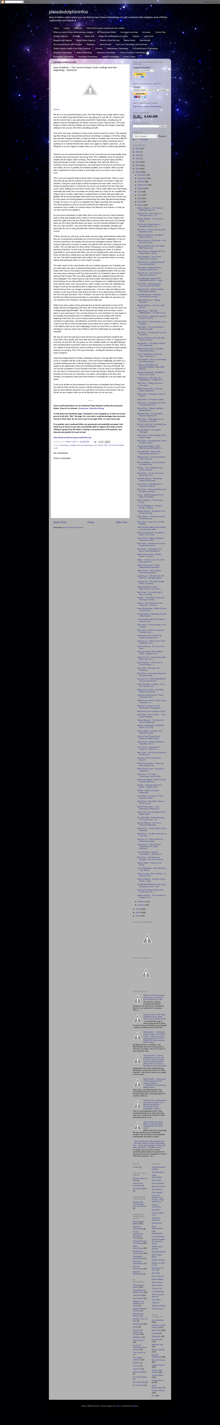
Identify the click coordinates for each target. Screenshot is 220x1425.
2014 (138, 909)
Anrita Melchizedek (157, 1176)
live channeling (139, 1382)
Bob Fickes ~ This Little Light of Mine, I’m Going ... (149, 593)
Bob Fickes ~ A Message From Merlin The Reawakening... (149, 550)
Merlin (135, 1327)
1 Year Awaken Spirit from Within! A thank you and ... (151, 620)
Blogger (135, 1406)
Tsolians (136, 1363)
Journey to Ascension (156, 1219)
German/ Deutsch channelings (140, 1242)
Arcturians (146, 32)
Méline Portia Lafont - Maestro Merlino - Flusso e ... (149, 555)
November (142, 178)
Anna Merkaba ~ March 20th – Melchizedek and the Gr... (149, 453)
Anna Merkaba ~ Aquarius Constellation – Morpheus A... (150, 853)
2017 (138, 165)
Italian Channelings (84, 52)
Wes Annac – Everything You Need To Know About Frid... (151, 404)
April (140, 202)
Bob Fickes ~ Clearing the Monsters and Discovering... (151, 674)
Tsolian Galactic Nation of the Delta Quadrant (72, 48)
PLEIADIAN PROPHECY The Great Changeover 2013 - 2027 (151, 886)
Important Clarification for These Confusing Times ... (150, 696)
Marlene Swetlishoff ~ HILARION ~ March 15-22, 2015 (151, 534)
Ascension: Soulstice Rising (91, 408)
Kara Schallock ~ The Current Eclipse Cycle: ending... (149, 258)
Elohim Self (89, 36)
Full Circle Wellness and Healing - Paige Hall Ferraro (158, 1199)
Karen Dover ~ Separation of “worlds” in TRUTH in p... (148, 748)
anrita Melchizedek (157, 1386)
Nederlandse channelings (138, 1252)
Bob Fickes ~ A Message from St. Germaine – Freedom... (150, 420)
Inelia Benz (156, 1210)
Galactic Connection (156, 1206)
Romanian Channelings (88, 57)
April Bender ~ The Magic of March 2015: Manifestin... (151, 344)
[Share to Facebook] (107, 442)
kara (95, 445)
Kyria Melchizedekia (157, 1227)
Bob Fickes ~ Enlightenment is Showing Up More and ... (149, 269)
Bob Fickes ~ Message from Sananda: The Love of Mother (150, 858)
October (141, 182)
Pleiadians (90, 44)
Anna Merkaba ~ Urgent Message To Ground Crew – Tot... (150, 819)
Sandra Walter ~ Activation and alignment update (149, 732)
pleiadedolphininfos (68, 11)
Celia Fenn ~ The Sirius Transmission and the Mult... (149, 775)
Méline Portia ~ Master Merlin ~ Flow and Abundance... (149, 572)
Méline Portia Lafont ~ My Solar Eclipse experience (150, 390)
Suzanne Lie (157, 1288)
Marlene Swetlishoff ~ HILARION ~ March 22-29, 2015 (151, 373)
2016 (138, 169)
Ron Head (156, 1273)
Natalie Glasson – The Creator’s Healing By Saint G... (150, 209)
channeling (64, 445)
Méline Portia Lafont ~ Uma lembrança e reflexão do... (148, 808)
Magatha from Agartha (62, 40)
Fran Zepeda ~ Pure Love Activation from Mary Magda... (151, 361)
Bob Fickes (156, 1330)
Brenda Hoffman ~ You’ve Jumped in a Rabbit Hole (151, 463)
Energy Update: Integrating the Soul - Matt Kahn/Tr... (151, 615)
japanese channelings (138, 1273)
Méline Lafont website (157, 1248)
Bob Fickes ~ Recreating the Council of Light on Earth (152, 442)
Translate (144, 139)
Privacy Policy (129, 57)
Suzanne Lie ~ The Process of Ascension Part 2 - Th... (149, 214)
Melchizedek (145, 40)
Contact (66, 28)
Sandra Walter (157, 1279)
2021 (138, 155)
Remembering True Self (157, 1269)
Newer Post (59, 522)
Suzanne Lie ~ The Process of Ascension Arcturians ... (149, 274)
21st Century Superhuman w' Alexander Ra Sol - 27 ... (149, 225)
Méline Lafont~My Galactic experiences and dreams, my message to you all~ (154, 997)
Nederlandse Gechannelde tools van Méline (139, 1204)
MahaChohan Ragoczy (85, 40)
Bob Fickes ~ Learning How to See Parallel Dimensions (151, 545)
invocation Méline (140, 1189)
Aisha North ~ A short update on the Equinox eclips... (151, 436)
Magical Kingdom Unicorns (140, 1310)
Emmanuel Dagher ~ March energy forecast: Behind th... (151, 781)
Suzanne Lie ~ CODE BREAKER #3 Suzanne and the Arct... (151, 680)
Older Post (121, 522)
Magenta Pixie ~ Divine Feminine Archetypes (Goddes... (150, 290)
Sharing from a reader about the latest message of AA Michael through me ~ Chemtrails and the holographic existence (154, 1104)
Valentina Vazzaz (158, 1306)
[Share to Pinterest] (109, 442)
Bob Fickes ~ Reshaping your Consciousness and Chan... (149, 285)
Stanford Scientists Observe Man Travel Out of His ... (150, 891)
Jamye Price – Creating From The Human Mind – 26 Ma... (151, 252)
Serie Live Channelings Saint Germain (131, 44)
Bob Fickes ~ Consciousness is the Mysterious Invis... (151, 231)
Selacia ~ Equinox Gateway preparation (148, 791)
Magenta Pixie (157, 1345)
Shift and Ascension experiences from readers (106, 28)
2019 (138, 159)
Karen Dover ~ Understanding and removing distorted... (151, 263)
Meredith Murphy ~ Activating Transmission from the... (149, 296)
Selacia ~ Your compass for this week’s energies (150, 469)
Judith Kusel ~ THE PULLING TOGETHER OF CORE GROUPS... (149, 847)
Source (56, 109)
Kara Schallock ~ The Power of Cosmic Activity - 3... (149, 664)
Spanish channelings (110, 57)
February (142, 902)
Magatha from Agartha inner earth (138, 1303)
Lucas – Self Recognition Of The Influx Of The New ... (150, 496)
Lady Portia (148, 36)
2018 (138, 162)
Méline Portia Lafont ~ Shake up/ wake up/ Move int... (150, 764)
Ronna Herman (158, 1276)
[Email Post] (95, 442)
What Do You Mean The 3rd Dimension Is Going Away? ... (150, 707)
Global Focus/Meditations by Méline (113, 36)
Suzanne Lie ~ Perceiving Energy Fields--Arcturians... (150, 582)
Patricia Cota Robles (157, 1371)
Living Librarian (158, 1236)
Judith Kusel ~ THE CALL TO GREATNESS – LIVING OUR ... (150, 379)
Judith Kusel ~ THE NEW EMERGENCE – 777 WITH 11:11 (151, 312)
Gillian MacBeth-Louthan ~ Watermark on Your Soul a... (149, 588)
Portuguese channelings (138, 1257)
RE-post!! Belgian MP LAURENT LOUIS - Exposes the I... (150, 653)
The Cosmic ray (139, 1353)
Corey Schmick (158, 1183)
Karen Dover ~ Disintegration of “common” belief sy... (150, 485)
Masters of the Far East (110, 40)
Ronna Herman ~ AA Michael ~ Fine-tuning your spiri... (152, 241)
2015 (138, 172)
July (139, 192)
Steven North (157, 1285)
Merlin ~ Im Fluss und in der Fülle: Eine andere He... (151, 561)
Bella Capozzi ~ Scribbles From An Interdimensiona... (151, 518)
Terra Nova (156, 1300)
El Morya (76, 36)
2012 (138, 916)
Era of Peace (157, 1189)
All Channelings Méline (106, 32)
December (142, 175)
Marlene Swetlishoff (156, 1356)
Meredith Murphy (159, 1252)
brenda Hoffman (158, 1391)
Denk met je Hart (158, 1186)
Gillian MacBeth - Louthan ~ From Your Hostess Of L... (150, 685)
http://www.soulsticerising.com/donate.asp (72, 438)
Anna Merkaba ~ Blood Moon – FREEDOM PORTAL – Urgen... (150, 279)
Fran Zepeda (157, 1193)
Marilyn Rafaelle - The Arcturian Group (159, 1242)
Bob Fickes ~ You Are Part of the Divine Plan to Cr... (150, 474)
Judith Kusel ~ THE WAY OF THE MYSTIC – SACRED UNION (150, 577)
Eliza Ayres (156, 1336)
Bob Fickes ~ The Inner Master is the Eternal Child (150, 328)
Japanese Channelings (106, 52)
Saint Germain (105, 44)
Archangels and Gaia (129, 32)
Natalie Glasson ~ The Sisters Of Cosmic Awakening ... (150, 721)
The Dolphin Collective (138, 1359)
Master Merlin (129, 40)
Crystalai (155, 1333)
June (140, 195)
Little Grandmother (157, 1232)
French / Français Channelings (132, 52)
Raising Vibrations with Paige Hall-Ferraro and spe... (151, 339)
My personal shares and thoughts (138, 1332)
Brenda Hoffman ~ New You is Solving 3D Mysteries (149, 824)
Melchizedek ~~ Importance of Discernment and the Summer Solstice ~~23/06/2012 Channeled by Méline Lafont (154, 1083)
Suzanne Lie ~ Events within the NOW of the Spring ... (150, 840)
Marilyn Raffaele (158, 1350)
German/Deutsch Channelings (145, 48)
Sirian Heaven (157, 1282)
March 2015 (103, 445)
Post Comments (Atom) (73, 527)
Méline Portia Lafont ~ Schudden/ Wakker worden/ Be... (150, 691)
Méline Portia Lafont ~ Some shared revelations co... (151, 702)
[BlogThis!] (102, 442)
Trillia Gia (155, 1303)
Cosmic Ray (160, 32)
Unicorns (98, 48)
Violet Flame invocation (138, 1185)
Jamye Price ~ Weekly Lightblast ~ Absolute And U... (151, 409)
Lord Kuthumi (138, 1298)
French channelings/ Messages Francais (138, 1235)
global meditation (140, 1372)
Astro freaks (156, 1180)
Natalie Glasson (158, 1260)
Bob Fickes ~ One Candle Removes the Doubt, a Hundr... (151, 490)
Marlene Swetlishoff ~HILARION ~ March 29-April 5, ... (150, 236)
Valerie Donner (158, 1309)
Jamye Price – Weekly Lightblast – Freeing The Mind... (151, 539)
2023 (138, 148)
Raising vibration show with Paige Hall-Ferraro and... (150, 247)
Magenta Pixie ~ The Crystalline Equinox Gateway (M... (150, 415)
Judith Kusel (157, 1223)
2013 (138, 912)
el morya (136, 1366)
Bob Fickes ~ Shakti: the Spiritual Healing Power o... (150, 631)
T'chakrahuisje (157, 1291)
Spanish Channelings (138, 1268)
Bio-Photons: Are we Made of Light (151, 711)
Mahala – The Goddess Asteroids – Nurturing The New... (151, 599)
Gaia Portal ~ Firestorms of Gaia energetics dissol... (150, 797)
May (140, 198)
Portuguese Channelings (63, 57)
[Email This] (99, 442)
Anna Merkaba (158, 1172)
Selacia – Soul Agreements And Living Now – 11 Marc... (149, 604)
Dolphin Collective (60, 36)
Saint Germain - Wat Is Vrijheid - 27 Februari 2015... (151, 875)
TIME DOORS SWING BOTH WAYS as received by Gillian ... (151, 528)
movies (136, 1167)
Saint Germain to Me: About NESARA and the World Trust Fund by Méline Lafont (154, 1017)
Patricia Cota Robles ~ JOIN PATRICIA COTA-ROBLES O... (150, 447)
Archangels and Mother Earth (139, 1291)
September (142, 185)
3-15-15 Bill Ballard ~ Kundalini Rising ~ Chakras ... (149, 507)
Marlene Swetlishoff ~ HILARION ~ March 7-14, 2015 (151, 726)
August (141, 188)
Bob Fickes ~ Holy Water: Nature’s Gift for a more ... (151, 802)
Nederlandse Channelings (117, 48)
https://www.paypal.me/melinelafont (147, 106)
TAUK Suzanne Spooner (158, 1296)
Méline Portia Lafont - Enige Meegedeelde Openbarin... (149, 566)
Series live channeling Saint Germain (139, 1347)
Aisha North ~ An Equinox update (150, 399)
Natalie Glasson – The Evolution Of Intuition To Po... (151, 896)
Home (56, 28)
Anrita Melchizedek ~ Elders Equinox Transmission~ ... (152, 609)
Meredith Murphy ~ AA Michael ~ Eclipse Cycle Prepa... (150, 480)
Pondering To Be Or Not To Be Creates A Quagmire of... (149, 637)
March (140, 205)
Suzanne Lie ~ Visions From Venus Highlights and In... (151, 642)
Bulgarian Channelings (62, 52)
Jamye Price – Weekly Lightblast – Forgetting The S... (151, 743)
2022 (138, 152)
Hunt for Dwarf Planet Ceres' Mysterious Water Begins (148, 737)
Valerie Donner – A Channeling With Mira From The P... (151, 658)
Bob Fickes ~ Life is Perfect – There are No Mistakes (151, 716)
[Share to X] (104, 442)
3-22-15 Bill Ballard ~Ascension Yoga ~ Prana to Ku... (149, 355)
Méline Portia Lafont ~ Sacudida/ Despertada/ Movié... (150, 350)
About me (78, 28)
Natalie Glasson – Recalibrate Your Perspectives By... (151, 512)
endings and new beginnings (81, 445)
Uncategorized (157, 1380)
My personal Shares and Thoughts (67, 44)
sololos (118, 1406)
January (141, 905)
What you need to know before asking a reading (73, 32)
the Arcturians (138, 1385)
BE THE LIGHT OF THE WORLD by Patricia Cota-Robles (151, 425)
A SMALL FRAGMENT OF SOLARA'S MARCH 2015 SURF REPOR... (151, 367)
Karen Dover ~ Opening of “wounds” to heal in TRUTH (151, 317)
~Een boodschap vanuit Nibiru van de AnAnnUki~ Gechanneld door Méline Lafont (153, 1125)
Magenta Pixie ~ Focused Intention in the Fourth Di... (151, 458)
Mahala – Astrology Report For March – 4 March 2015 (149, 786)
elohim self (137, 1369)
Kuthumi (136, 36)
